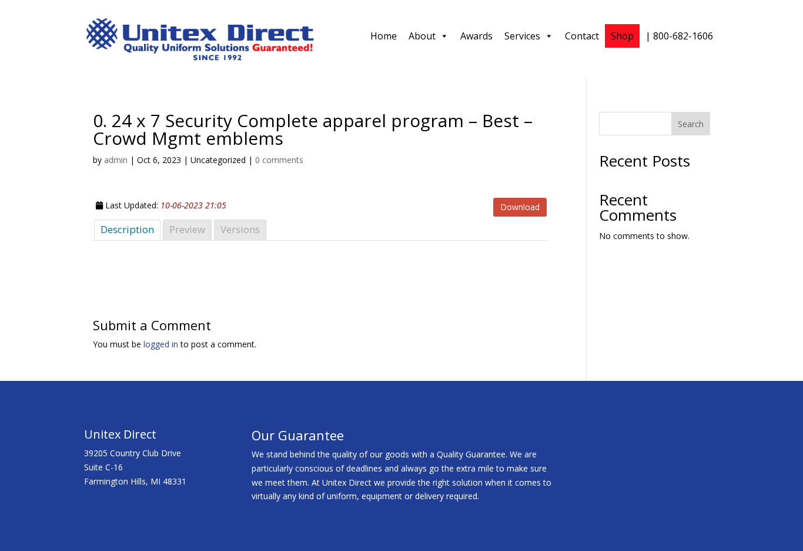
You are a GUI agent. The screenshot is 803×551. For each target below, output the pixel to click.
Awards (476, 35)
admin (116, 159)
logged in (160, 344)
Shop (622, 35)
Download (520, 207)
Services (522, 35)
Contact (582, 35)
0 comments (279, 159)
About (422, 35)
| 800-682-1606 (679, 35)
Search (691, 124)
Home (383, 35)
